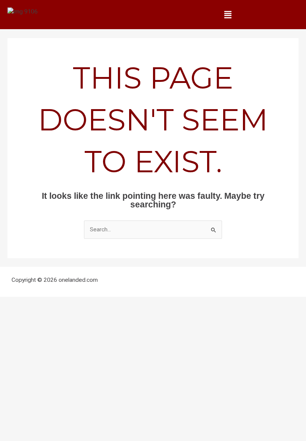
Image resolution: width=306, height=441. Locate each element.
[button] (227, 14)
